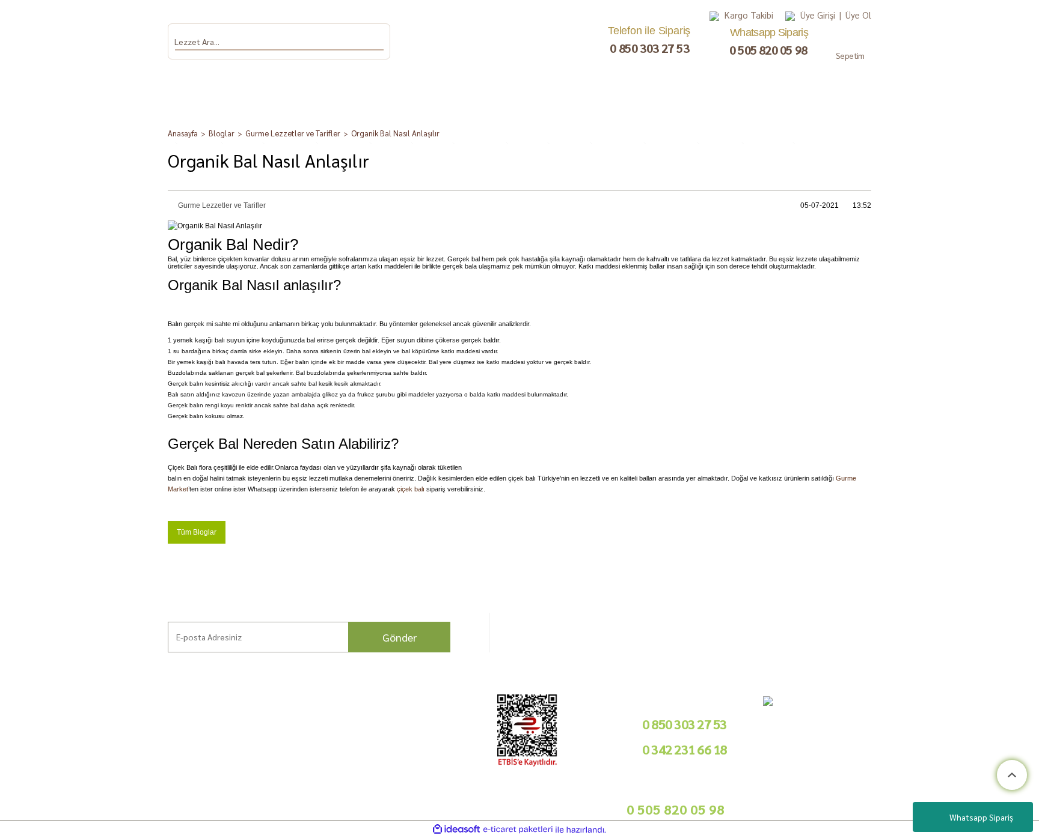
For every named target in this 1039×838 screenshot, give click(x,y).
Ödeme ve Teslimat (311, 734)
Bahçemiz (77, 762)
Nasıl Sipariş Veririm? (204, 760)
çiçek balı (410, 489)
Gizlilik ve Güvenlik (310, 762)
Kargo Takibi (749, 14)
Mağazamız (80, 776)
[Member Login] (790, 15)
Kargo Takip (80, 805)
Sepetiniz (294, 790)
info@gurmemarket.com (429, 794)
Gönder (399, 637)
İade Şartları (300, 748)
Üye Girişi (817, 14)
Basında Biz (408, 762)
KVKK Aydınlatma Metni (319, 776)
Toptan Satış (408, 748)
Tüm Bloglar (196, 532)
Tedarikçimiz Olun (418, 734)
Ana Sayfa (76, 720)
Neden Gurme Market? (208, 800)
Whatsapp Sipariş (981, 817)
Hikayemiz (77, 748)
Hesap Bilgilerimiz (309, 720)
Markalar (75, 734)
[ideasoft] (456, 830)
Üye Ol (858, 14)
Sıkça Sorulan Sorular (205, 746)
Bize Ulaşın (78, 790)
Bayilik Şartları (413, 720)
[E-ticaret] (518, 829)
